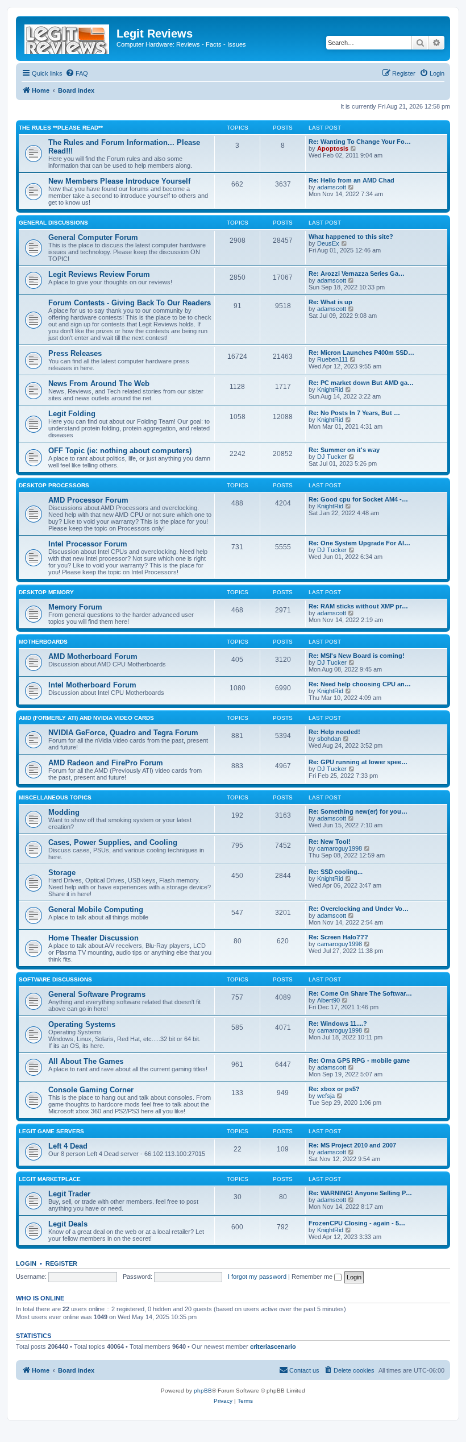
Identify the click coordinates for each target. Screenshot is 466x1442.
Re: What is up (330, 302)
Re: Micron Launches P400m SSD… (361, 352)
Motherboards (43, 642)
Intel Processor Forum (87, 544)
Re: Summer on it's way (344, 449)
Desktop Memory (46, 592)
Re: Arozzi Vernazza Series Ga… (357, 273)
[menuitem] (76, 73)
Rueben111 (332, 359)
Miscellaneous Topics (55, 797)
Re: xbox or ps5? (334, 1088)
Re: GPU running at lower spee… (358, 762)
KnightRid (330, 389)
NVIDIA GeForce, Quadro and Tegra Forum (123, 732)
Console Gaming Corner (91, 1089)
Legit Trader (69, 1194)
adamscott (331, 187)
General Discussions (53, 222)
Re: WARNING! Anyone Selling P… (360, 1193)
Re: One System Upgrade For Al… (359, 543)
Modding (64, 812)
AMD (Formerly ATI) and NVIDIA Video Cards (86, 718)
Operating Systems (81, 1024)
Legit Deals (68, 1224)
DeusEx (328, 243)
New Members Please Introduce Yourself (119, 181)
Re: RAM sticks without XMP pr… (358, 606)
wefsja (326, 1095)
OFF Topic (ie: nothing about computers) (120, 450)
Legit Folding (71, 413)
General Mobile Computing (95, 909)
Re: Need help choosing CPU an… (360, 684)
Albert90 (328, 1000)
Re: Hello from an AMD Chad (351, 180)
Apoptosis (332, 148)
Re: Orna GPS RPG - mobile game (359, 1060)
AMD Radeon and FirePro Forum (105, 763)
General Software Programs (96, 994)
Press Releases (75, 353)
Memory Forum (75, 607)
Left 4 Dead (68, 1146)
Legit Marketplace (50, 1179)
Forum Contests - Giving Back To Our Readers (129, 303)
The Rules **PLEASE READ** (61, 128)
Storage (62, 872)
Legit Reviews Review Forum (99, 274)
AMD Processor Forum (88, 500)
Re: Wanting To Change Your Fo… (360, 141)
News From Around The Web (98, 383)
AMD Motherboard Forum (93, 656)
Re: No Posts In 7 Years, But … (354, 412)
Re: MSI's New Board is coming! (357, 655)
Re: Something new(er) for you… (358, 811)
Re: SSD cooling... (336, 871)
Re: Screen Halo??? (338, 937)
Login (26, 1263)
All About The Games (85, 1061)
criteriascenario (273, 1346)
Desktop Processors (54, 485)
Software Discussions (55, 979)
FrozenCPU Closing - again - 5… (357, 1223)
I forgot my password (257, 1276)
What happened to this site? (351, 236)
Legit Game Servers (51, 1131)
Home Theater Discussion (93, 938)
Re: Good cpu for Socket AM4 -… (358, 499)
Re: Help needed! (334, 731)
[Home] (67, 37)
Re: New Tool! (330, 841)
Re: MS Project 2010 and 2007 (352, 1145)
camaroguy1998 (339, 848)
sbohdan (329, 738)
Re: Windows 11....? (338, 1023)
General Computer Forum (93, 237)
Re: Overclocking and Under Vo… (359, 908)
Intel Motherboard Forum (92, 685)
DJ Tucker (332, 456)
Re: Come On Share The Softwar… (360, 993)
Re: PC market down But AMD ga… (361, 382)
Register (61, 1263)
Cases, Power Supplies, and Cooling (112, 842)
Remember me (313, 1276)
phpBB (203, 1390)
